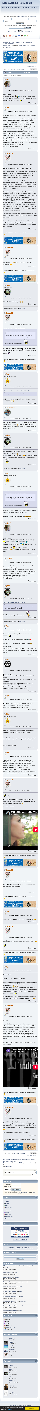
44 (16, 69)
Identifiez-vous (9, 1216)
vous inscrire (32, 16)
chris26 (29, 45)
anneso (33, 45)
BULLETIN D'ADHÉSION (20, 1239)
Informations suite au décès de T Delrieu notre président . (19, 1266)
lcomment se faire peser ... (10, 1296)
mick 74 (8, 79)
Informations (9, 1409)
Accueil (7, 1201)
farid (7, 107)
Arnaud (11, 1346)
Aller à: (35, 1170)
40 (9, 69)
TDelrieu (21, 45)
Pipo (7, 626)
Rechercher (8, 1208)
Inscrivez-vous (9, 1219)
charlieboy (11, 1349)
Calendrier (8, 1210)
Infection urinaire (8, 1272)
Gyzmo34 (9, 153)
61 (19, 69)
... (8, 69)
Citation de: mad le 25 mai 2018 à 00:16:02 (15, 331)
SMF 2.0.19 (13, 1405)
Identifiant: (8, 1184)
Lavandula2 (23, 1301)
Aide (6, 1205)
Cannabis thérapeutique (10, 1291)
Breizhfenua (10, 408)
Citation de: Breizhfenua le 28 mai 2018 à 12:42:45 (16, 390)
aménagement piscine (9, 1287)
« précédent (30, 66)
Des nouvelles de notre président (12, 1282)
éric (7, 374)
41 (11, 69)
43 (14, 69)
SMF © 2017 (20, 1405)
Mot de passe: (7, 1186)
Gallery (7, 1212)
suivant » (35, 66)
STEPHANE (12, 1392)
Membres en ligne (10, 1327)
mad (7, 659)
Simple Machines (27, 1405)
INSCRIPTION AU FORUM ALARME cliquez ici (20, 31)
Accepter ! (31, 1408)
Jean (6, 1267)
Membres (8, 1214)
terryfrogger (12, 1386)
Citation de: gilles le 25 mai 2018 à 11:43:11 (14, 328)
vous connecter (22, 16)
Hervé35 (9, 558)
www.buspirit (22, 308)
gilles (8, 285)
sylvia (24, 45)
